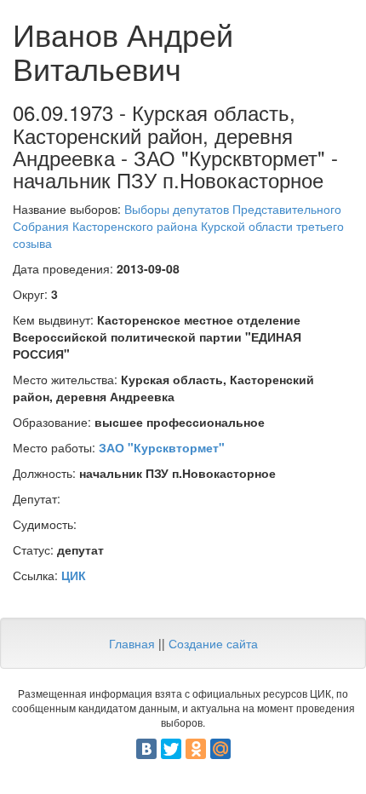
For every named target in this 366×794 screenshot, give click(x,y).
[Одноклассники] (196, 749)
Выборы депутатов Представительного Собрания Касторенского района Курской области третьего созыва (178, 225)
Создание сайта (213, 643)
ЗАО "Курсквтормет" (162, 447)
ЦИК (73, 575)
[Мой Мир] (220, 749)
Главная (132, 643)
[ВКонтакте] (146, 749)
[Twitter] (171, 749)
